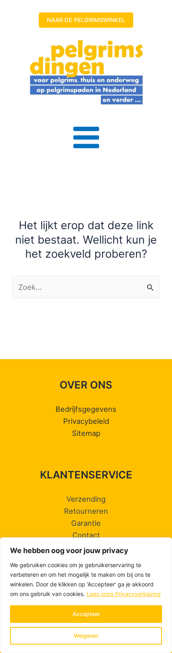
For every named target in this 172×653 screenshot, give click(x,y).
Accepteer (86, 613)
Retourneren (86, 511)
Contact (86, 535)
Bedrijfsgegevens (86, 409)
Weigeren (86, 635)
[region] (86, 595)
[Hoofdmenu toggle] (86, 137)
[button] (86, 20)
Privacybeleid (86, 421)
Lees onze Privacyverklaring (124, 593)
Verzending (86, 498)
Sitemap (86, 433)
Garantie (86, 523)
